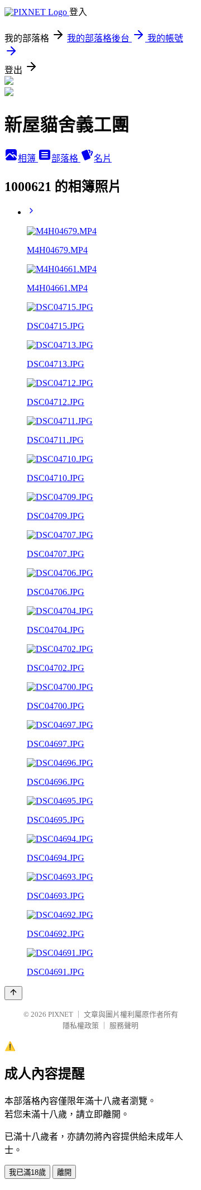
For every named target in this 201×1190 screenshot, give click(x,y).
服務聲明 (123, 1025)
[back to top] (13, 993)
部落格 (65, 158)
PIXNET (60, 1014)
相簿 (28, 158)
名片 (103, 158)
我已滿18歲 (27, 1172)
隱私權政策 (81, 1025)
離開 (64, 1172)
